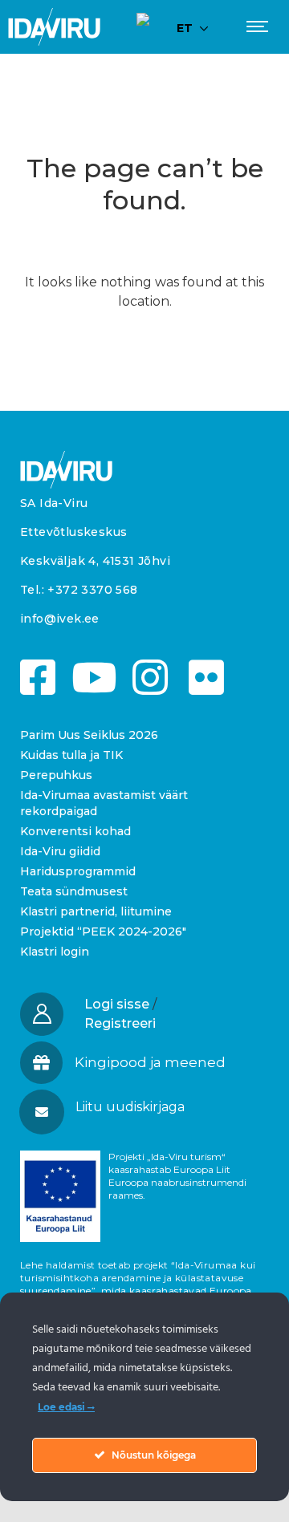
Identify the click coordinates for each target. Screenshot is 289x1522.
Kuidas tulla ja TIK (71, 755)
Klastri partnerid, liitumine (96, 911)
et (185, 28)
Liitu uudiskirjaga (130, 1106)
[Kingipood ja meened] (41, 1062)
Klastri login (54, 951)
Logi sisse (116, 1004)
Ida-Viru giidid (60, 851)
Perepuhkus (56, 775)
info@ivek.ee (60, 618)
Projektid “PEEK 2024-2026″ (103, 931)
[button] (143, 1107)
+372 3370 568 (92, 589)
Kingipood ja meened (150, 1062)
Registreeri (120, 1023)
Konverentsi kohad (75, 831)
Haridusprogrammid (78, 871)
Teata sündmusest (74, 891)
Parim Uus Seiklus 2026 (89, 735)
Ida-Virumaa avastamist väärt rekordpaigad (104, 803)
